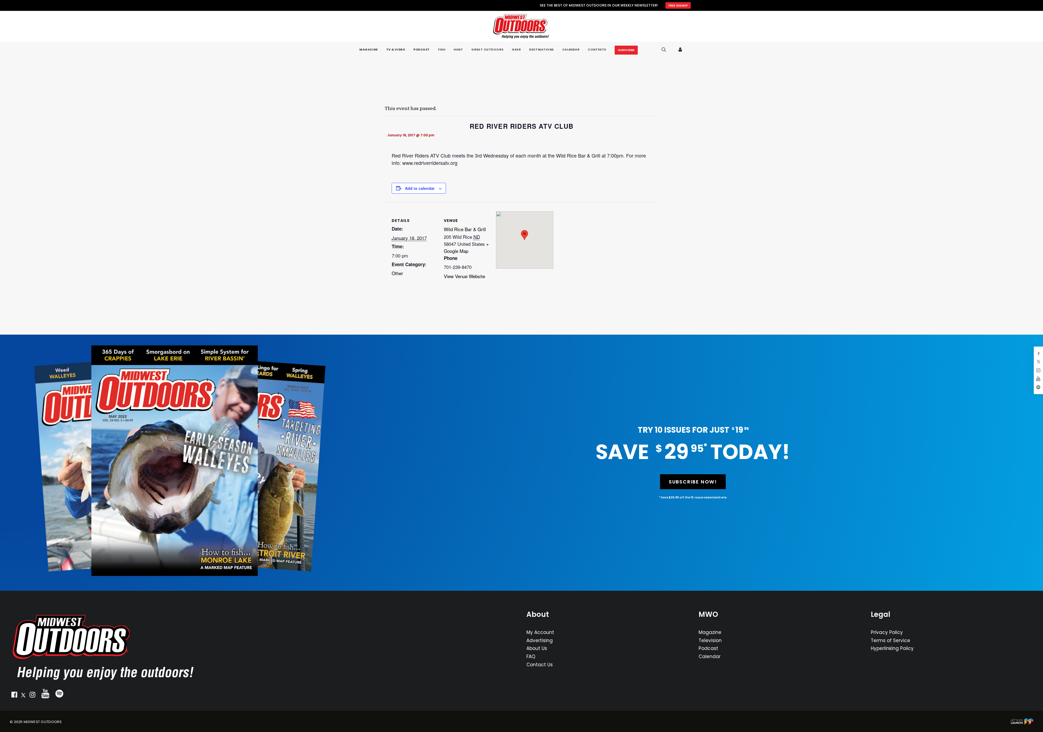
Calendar (710, 656)
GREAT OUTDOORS (487, 49)
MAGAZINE (368, 49)
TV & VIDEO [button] (395, 49)
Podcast (708, 648)
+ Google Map (466, 247)
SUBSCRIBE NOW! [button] (693, 481)
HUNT (458, 49)
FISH (441, 49)
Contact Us (539, 664)
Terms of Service (890, 640)
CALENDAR (570, 49)
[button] (14, 696)
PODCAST (421, 49)
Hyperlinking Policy (892, 648)
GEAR (516, 49)
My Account (540, 632)
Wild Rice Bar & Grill (465, 229)
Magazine (710, 632)
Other (397, 273)
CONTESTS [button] (597, 49)
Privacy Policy (887, 632)
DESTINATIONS (541, 49)
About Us (536, 648)
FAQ (530, 656)
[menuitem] (368, 49)
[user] (680, 49)
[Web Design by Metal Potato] (1022, 723)
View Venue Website (464, 276)
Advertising (539, 640)
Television (710, 640)
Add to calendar (420, 188)
